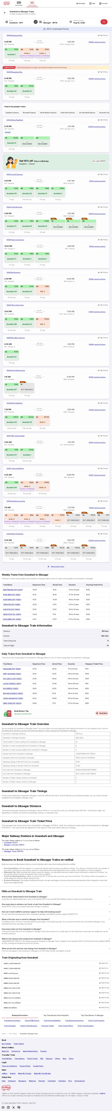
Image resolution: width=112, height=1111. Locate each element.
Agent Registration (30, 1051)
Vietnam (41, 1081)
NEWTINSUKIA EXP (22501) (13, 590)
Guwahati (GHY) (11, 843)
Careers (43, 1051)
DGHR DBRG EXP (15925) (12, 599)
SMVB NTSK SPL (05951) (12, 614)
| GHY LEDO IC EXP (14, 988)
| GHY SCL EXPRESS (14, 998)
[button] (36, 22)
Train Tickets (19, 1044)
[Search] (104, 21)
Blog (64, 1059)
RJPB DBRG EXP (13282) (12, 595)
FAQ (41, 1059)
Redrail (12, 1073)
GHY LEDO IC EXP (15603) (12, 679)
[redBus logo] (7, 3)
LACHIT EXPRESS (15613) (12, 683)
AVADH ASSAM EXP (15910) (13, 698)
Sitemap (49, 1059)
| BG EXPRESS (12, 1008)
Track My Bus (7, 1059)
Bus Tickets (6, 1044)
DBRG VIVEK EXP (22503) (12, 703)
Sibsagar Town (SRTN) (13, 851)
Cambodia (52, 1081)
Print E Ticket (32, 1059)
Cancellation (20, 1059)
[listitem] (7, 132)
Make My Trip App (24, 1073)
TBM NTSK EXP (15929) (11, 604)
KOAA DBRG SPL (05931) (12, 619)
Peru (70, 1081)
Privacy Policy (25, 1066)
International (80, 1081)
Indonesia (12, 1081)
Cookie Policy (38, 1066)
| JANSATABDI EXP (14, 963)
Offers (57, 1059)
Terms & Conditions (9, 1066)
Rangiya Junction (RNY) (14, 845)
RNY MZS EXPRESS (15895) (13, 693)
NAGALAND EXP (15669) (12, 669)
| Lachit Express (12, 973)
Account (105, 3)
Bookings (82, 3)
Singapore (22, 1081)
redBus (4, 1073)
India (3, 1081)
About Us (5, 1051)
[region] (56, 48)
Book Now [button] (103, 713)
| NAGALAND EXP (13, 978)
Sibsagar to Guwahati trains (23, 714)
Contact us (15, 1051)
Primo (71, 1059)
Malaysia (32, 1081)
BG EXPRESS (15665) (10, 688)
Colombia (62, 1081)
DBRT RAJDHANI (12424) (12, 674)
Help (93, 3)
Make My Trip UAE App (42, 1073)
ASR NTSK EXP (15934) (11, 609)
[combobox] (20, 21)
